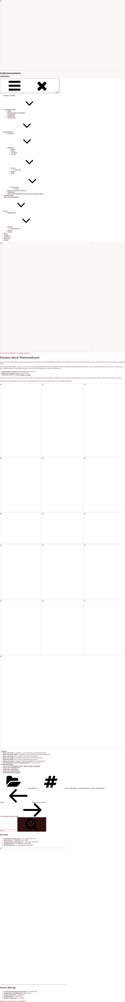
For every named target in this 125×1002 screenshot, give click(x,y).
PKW (12, 173)
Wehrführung (11, 192)
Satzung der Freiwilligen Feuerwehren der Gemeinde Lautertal (25, 193)
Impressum (7, 238)
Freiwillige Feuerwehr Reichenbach (10, 73)
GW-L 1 (13, 168)
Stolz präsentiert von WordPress (17, 1001)
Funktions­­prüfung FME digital (12, 842)
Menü (57, 92)
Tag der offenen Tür (9, 845)
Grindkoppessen (8, 996)
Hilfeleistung (73, 788)
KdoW (13, 149)
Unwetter (92, 788)
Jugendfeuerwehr (9, 195)
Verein (5, 211)
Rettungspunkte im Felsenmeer (16, 112)
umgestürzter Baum (83, 788)
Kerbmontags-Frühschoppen (12, 838)
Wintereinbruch (100, 788)
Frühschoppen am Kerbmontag (13, 993)
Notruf (9, 111)
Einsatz (66, 788)
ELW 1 (13, 151)
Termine (6, 240)
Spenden (6, 235)
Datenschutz (7, 236)
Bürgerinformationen (10, 109)
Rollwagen (18, 170)
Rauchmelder (11, 114)
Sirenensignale (11, 117)
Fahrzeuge (10, 147)
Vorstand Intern (15, 228)
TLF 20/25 (14, 152)
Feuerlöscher (11, 116)
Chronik (9, 231)
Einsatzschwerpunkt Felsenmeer (16, 190)
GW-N (17, 189)
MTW (13, 171)
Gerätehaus (10, 133)
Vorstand (9, 227)
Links (5, 233)
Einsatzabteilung (8, 132)
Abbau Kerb (7, 840)
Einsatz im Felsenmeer (10, 998)
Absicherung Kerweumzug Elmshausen (15, 991)
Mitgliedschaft (11, 212)
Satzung (9, 230)
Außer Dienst (15, 187)
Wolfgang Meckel (24, 353)
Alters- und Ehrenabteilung (11, 197)
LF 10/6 (13, 154)
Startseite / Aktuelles (9, 95)
